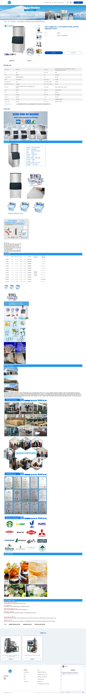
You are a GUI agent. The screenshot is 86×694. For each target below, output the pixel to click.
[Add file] (63, 692)
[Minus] (83, 666)
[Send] (83, 692)
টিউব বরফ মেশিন (13, 21)
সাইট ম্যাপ (10, 692)
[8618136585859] (5, 678)
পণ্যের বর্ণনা (29, 60)
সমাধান (55, 2)
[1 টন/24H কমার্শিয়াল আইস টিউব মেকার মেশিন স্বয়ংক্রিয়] (32, 645)
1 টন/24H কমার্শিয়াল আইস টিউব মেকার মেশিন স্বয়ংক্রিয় (32, 655)
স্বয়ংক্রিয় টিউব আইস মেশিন (27, 624)
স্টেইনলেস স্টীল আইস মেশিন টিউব (40, 624)
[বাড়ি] (10, 672)
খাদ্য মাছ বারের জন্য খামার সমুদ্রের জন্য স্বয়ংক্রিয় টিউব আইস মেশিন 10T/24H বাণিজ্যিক (10, 656)
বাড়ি (44, 2)
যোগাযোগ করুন (61, 2)
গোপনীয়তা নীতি (6, 692)
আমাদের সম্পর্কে (48, 2)
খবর (57, 2)
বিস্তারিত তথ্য (11, 60)
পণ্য (52, 2)
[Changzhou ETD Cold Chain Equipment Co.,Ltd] (9, 2)
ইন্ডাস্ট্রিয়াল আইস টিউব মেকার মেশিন (14, 624)
